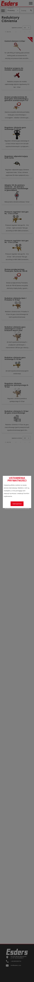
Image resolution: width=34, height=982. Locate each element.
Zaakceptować (17, 504)
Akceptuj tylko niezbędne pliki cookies (17, 508)
